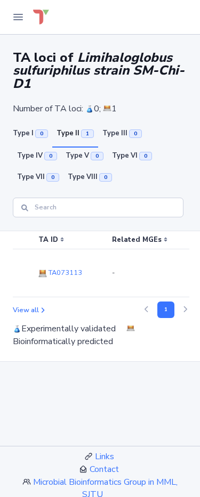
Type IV (34, 155)
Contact (104, 469)
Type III (119, 133)
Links (104, 456)
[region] (100, 264)
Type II (73, 133)
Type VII (35, 177)
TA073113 (64, 273)
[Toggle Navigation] (18, 17)
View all (26, 310)
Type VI (129, 155)
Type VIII (87, 177)
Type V (82, 155)
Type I (28, 133)
